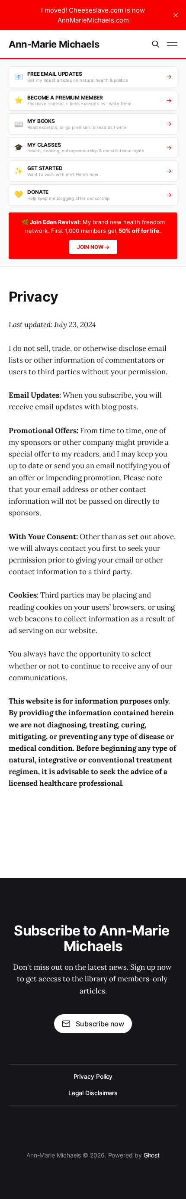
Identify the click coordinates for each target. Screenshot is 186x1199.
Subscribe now (100, 1023)
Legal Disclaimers (93, 1092)
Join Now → (93, 247)
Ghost (152, 1155)
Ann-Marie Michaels (54, 44)
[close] (176, 15)
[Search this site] (155, 44)
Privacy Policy (93, 1076)
